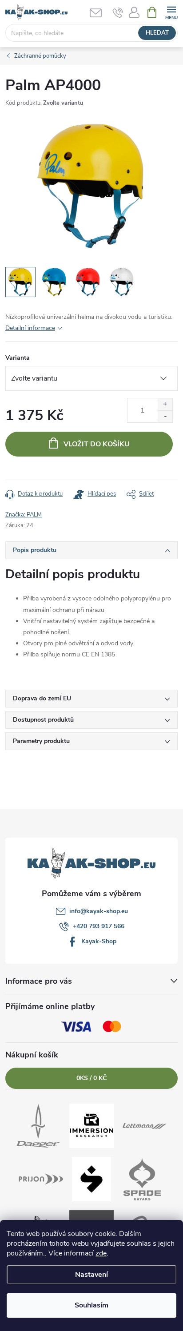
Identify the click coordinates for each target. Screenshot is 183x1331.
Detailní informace (30, 328)
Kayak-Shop (98, 941)
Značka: (23, 515)
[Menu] (171, 12)
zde (101, 1253)
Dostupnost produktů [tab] (43, 719)
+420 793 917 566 (98, 926)
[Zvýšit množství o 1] (165, 404)
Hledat (157, 33)
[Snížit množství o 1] (165, 416)
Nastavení (91, 1274)
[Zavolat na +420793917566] (117, 12)
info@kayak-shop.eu (98, 911)
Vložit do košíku (97, 444)
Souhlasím (91, 1305)
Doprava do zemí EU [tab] (42, 698)
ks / (91, 1078)
